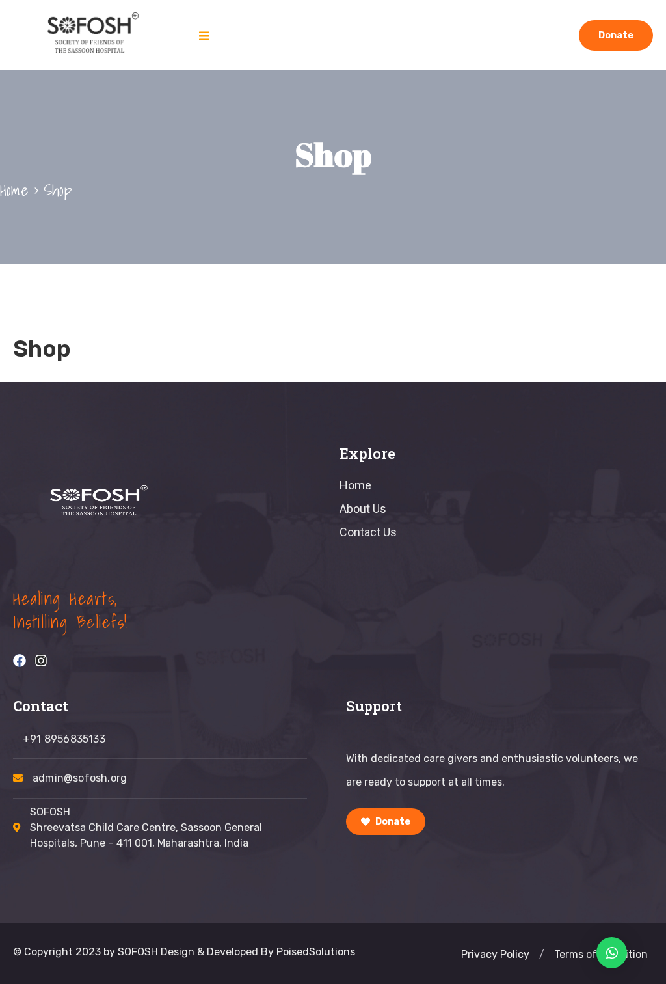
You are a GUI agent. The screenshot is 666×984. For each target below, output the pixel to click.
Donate (615, 35)
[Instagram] (40, 660)
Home (14, 190)
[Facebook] (19, 660)
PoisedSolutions (315, 952)
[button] (541, 954)
